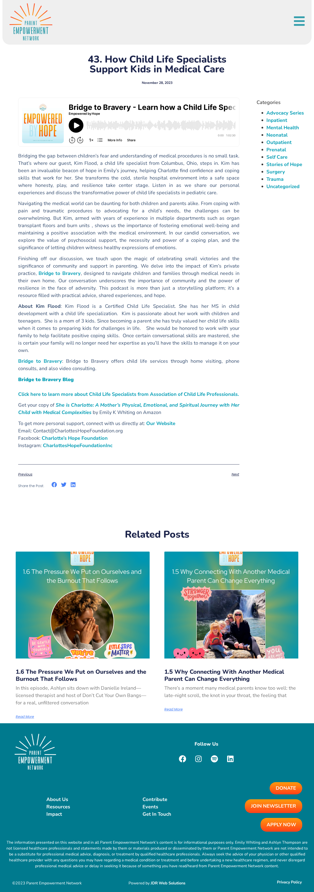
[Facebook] (182, 758)
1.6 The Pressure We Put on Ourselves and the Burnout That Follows (81, 675)
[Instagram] (198, 758)
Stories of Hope (284, 164)
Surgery (275, 171)
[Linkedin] (230, 758)
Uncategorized (283, 186)
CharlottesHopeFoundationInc (77, 445)
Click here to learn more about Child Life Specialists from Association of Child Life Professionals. (128, 394)
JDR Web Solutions (168, 883)
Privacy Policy (289, 882)
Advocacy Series (285, 113)
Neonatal (277, 135)
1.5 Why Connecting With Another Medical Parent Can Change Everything (224, 675)
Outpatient (279, 142)
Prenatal (276, 149)
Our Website (160, 423)
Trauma (275, 179)
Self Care (277, 157)
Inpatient (276, 120)
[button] (54, 485)
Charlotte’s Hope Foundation (75, 438)
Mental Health (282, 127)
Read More (25, 716)
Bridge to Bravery (59, 273)
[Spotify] (214, 758)
